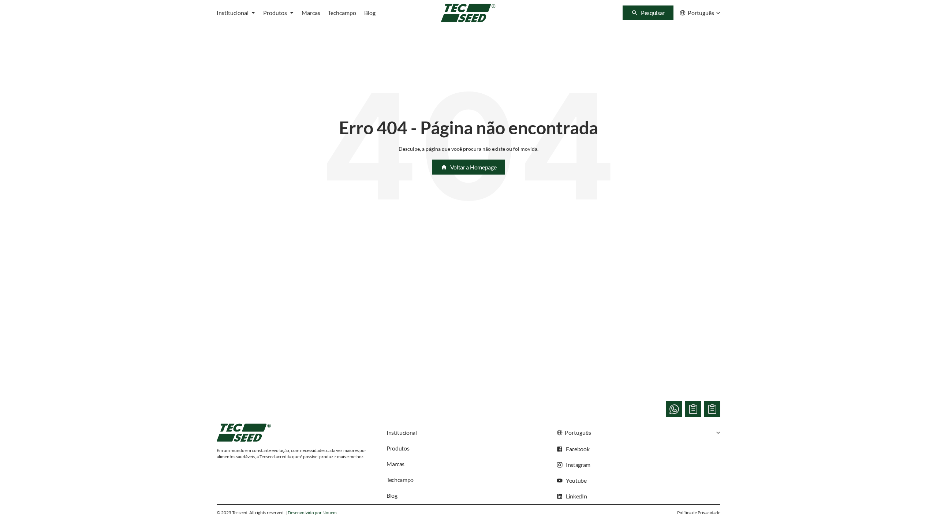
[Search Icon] (648, 12)
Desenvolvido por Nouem (312, 512)
